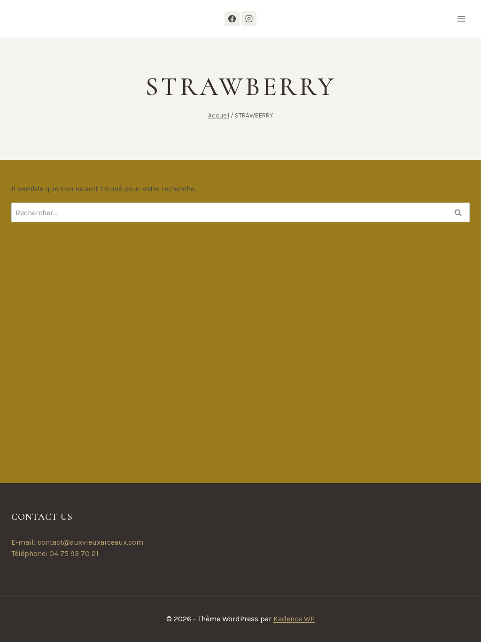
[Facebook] (232, 18)
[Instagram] (248, 18)
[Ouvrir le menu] (461, 18)
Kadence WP (294, 618)
